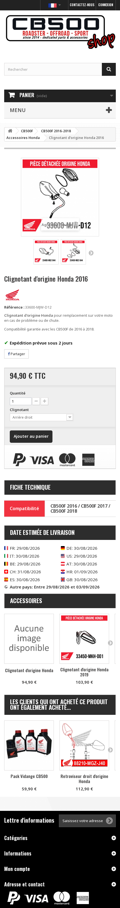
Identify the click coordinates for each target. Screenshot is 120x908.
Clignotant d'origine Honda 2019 (84, 672)
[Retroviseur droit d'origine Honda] (84, 745)
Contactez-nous (82, 5)
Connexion (105, 5)
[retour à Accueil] (10, 130)
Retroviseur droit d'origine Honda (84, 778)
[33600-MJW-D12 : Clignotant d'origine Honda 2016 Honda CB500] (46, 251)
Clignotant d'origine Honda (29, 670)
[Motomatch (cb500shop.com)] (60, 32)
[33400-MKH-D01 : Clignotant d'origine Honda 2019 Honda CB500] (84, 639)
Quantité (17, 393)
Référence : (14, 307)
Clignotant (20, 409)
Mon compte (17, 868)
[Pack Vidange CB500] (29, 745)
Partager (17, 353)
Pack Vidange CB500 (29, 776)
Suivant (91, 252)
